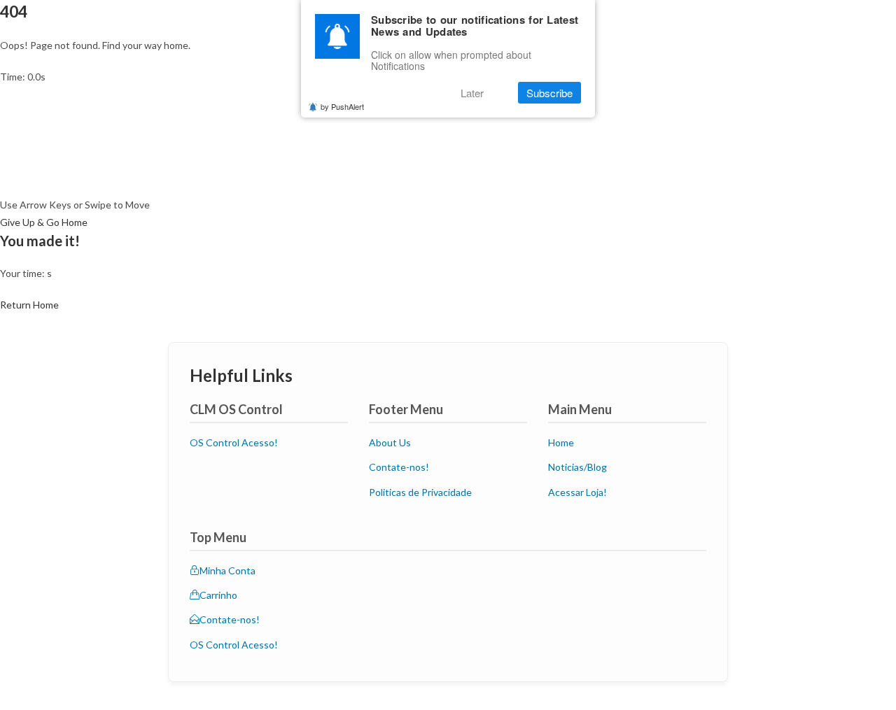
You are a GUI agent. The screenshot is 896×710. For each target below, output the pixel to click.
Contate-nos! (399, 467)
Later (472, 92)
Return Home (29, 305)
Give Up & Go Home (44, 222)
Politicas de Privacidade (420, 492)
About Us (390, 442)
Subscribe (549, 92)
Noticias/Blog (577, 467)
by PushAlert (342, 106)
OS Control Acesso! (234, 442)
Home (561, 442)
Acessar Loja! (577, 492)
